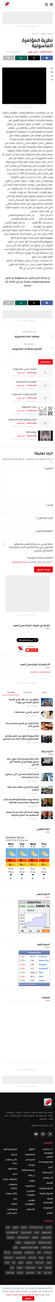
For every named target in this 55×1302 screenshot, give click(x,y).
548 (13, 426)
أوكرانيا (23, 1227)
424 (13, 413)
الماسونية (35, 33)
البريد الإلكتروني (44, 517)
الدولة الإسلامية (23, 1237)
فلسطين (31, 1209)
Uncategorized (46, 1162)
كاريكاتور (12, 1168)
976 (13, 376)
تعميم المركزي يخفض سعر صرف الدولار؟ (23, 788)
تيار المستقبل (29, 1252)
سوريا (32, 1180)
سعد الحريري (20, 1257)
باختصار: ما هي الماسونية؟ (25, 369)
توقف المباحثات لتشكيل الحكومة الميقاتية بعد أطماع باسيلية (22, 813)
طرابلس (29, 1262)
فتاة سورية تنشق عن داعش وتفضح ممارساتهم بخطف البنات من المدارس (21, 737)
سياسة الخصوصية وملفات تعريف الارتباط (22, 1294)
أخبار (50, 1167)
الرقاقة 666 (31, 432)
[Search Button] (46, 4)
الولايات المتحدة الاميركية (29, 1247)
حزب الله (7, 1252)
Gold (41, 973)
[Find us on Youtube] (36, 1134)
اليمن (15, 1247)
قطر (40, 1267)
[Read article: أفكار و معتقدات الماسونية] (45, 398)
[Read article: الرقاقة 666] (45, 436)
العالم (50, 1213)
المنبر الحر (30, 1159)
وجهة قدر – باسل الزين (11, 1211)
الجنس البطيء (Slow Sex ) (26, 712)
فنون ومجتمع (10, 1149)
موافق (28, 1298)
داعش (49, 1257)
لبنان (14, 1174)
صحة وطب (30, 1186)
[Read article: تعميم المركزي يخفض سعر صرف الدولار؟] (47, 790)
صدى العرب (39, 1262)
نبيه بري (20, 1272)
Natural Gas (44, 961)
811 (13, 439)
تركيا (39, 1252)
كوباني (19, 1267)
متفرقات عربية (10, 1179)
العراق (32, 1149)
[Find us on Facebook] (50, 1134)
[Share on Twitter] (34, 58)
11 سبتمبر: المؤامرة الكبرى (48, 1153)
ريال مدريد (32, 1257)
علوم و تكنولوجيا (30, 1202)
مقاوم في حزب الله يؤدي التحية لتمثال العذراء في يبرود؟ (24, 701)
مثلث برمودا (11, 1193)
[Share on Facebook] (47, 58)
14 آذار (48, 1227)
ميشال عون (30, 1272)
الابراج (36, 1232)
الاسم (49, 505)
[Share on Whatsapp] (21, 58)
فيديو (14, 1154)
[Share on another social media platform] (8, 58)
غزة (14, 1262)
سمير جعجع (9, 1257)
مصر (15, 1199)
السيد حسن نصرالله (45, 1242)
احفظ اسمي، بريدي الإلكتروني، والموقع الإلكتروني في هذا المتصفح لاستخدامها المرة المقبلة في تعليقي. (31, 547)
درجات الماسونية (29, 407)
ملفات (43, 33)
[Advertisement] (27, 15)
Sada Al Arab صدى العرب (27, 372)
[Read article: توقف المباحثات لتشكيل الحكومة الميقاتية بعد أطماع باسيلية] (47, 815)
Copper (42, 980)
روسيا (41, 1257)
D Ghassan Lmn (36, 1227)
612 (13, 401)
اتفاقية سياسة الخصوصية (39, 557)
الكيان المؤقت (46, 1247)
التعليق (48, 468)
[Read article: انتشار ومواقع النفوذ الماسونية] (45, 423)
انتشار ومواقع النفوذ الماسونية (23, 419)
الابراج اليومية (46, 1188)
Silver (41, 977)
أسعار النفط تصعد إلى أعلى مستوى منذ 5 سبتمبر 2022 (22, 775)
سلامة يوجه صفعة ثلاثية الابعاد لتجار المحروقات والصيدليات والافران (21, 801)
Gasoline (42, 965)
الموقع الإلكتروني (44, 530)
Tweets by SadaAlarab (40, 672)
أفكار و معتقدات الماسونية (24, 394)
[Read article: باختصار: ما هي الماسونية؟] (45, 372)
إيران (7, 1227)
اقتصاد (49, 1183)
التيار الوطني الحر (12, 1232)
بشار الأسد (47, 1252)
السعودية (48, 1208)
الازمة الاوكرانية (48, 1200)
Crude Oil (43, 957)
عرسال (21, 1262)
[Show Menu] (51, 4)
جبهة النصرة (18, 1252)
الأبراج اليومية (46, 1232)
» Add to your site (24, 984)
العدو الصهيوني (29, 1242)
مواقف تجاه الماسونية (26, 382)
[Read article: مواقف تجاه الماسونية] (45, 385)
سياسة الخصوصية (19, 562)
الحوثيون (35, 1237)
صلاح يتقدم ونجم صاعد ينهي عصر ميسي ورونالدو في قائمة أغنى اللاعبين (23, 761)
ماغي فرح (47, 1272)
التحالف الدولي (26, 1232)
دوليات (31, 1165)
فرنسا (7, 1262)
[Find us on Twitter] (43, 1134)
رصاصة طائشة (28, 1170)
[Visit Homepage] (7, 4)
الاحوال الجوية (46, 1193)
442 (13, 388)
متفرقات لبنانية (13, 1186)
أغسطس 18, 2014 (13, 52)
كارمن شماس (30, 1267)
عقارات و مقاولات (31, 1193)
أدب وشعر (48, 1178)
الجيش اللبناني (46, 1237)
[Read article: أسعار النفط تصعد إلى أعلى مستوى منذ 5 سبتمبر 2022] (47, 777)
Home (50, 33)
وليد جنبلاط (10, 1272)
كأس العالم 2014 (11, 1161)
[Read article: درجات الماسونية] (45, 410)
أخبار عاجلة (48, 1172)
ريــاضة (31, 1175)
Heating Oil (43, 969)
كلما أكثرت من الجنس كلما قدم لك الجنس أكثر (22, 724)
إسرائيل (15, 1227)
